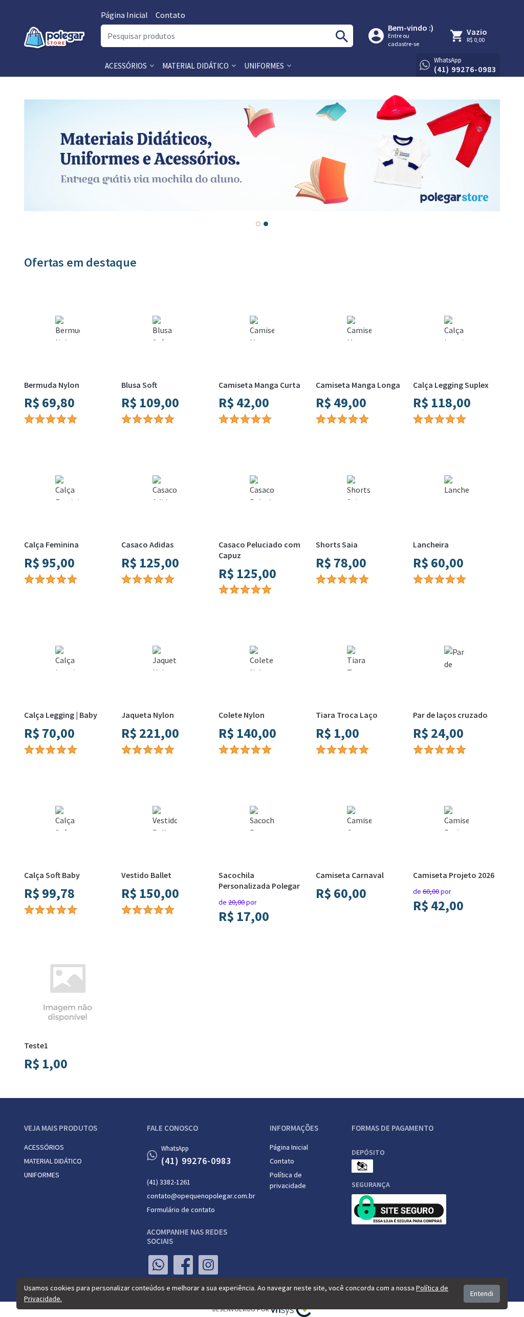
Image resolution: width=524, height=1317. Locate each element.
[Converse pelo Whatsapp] (158, 1265)
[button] (129, 65)
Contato (170, 15)
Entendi (481, 1293)
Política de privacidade (288, 1180)
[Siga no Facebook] (183, 1265)
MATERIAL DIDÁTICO (53, 1161)
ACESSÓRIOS (44, 1147)
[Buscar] (342, 36)
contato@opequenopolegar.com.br (200, 1195)
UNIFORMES (41, 1174)
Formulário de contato (181, 1209)
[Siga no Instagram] (208, 1265)
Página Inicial (124, 15)
